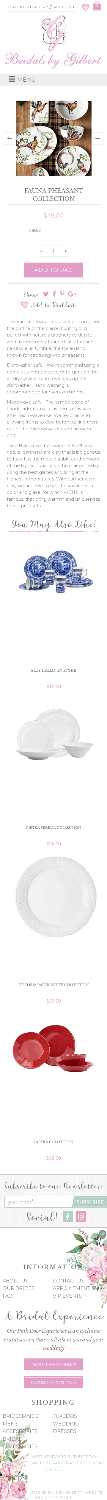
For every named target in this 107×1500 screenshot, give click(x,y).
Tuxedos (65, 1416)
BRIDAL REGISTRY (28, 7)
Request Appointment (53, 1382)
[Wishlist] (85, 9)
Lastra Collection (53, 1141)
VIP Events (67, 1296)
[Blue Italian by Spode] (53, 571)
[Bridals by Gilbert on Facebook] (68, 1220)
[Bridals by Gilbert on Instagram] (81, 1220)
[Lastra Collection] (53, 1046)
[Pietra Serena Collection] (53, 738)
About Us (15, 1281)
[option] (54, 139)
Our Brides (18, 1288)
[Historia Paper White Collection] (53, 898)
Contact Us (68, 1281)
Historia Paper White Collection (53, 984)
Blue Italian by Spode (53, 670)
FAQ (8, 1296)
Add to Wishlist (53, 305)
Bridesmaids (20, 1416)
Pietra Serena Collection (53, 827)
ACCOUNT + (65, 7)
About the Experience (53, 1364)
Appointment (71, 1288)
